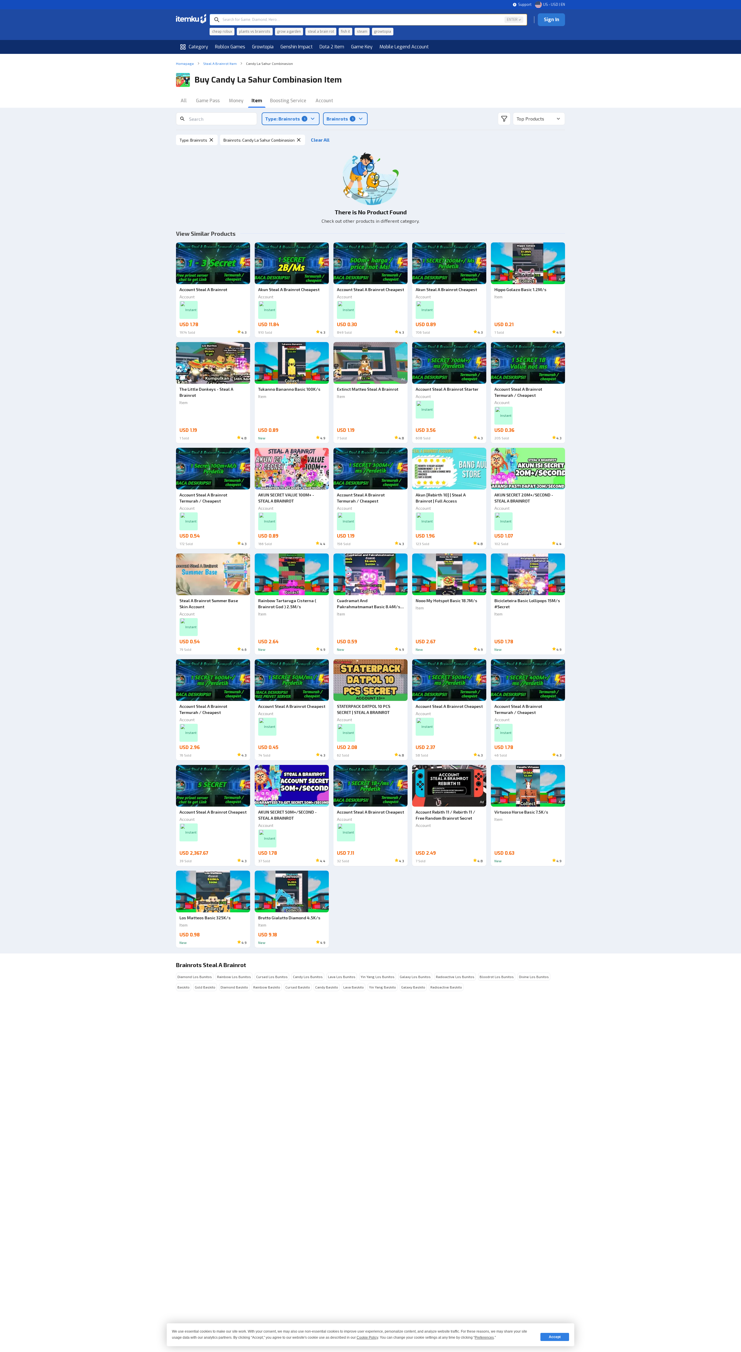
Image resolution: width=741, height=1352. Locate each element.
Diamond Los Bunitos (194, 977)
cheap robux (222, 31)
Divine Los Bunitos (534, 977)
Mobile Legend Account (404, 47)
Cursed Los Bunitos (272, 977)
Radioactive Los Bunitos (455, 977)
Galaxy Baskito (413, 987)
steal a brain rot (321, 31)
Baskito (183, 987)
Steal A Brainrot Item (220, 63)
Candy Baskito (326, 987)
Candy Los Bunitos (308, 977)
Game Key (362, 47)
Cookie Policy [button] (367, 1337)
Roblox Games (230, 47)
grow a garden (289, 31)
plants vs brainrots (254, 31)
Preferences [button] (484, 1337)
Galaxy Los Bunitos (415, 977)
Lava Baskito (353, 987)
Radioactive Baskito (446, 987)
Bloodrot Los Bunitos (497, 977)
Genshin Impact (296, 47)
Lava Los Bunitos (341, 977)
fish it (345, 31)
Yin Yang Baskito (382, 987)
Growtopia (263, 47)
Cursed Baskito (297, 987)
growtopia (382, 31)
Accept (555, 1337)
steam (362, 31)
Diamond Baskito (234, 987)
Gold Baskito (205, 987)
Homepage (185, 63)
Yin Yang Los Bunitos (378, 977)
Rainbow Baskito (266, 987)
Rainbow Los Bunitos (234, 977)
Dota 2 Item (332, 47)
